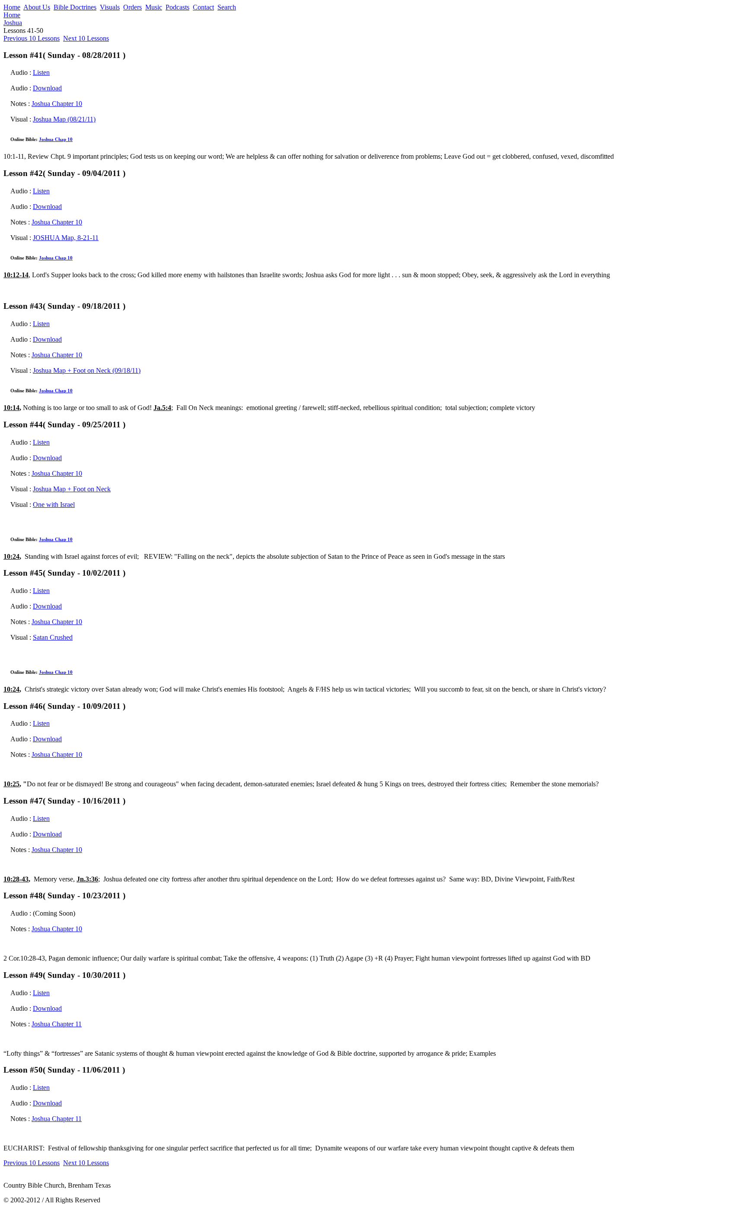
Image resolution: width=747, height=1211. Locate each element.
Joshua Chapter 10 (57, 103)
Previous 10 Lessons (31, 38)
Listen (41, 72)
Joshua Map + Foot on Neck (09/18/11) (86, 370)
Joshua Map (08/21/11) (64, 119)
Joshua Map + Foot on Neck (72, 489)
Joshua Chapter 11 (57, 1024)
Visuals (110, 7)
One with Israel (54, 504)
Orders (132, 7)
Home (11, 7)
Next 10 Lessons (86, 38)
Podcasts (177, 7)
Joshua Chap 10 (56, 139)
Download (47, 88)
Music (153, 7)
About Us (36, 7)
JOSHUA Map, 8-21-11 (66, 237)
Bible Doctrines (75, 7)
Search (226, 7)
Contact (203, 7)
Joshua (12, 22)
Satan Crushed (53, 637)
